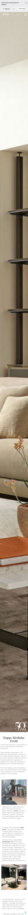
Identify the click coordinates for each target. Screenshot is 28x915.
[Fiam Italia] (5, 14)
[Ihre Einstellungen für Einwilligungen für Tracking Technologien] (25, 912)
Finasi (16, 810)
